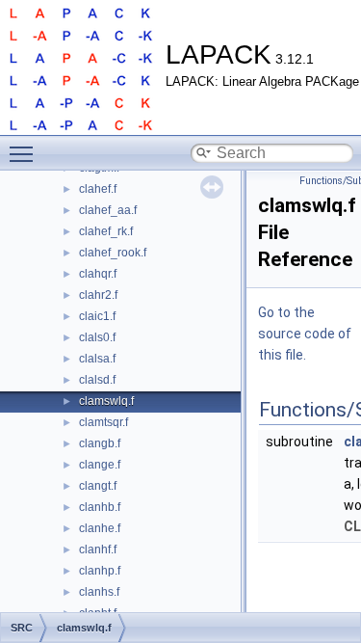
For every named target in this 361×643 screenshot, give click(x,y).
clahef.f (97, 189)
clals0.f (97, 337)
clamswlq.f (106, 401)
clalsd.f (97, 380)
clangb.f (99, 443)
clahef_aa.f (108, 210)
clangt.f (97, 486)
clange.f (99, 464)
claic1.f (97, 316)
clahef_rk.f (106, 231)
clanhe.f (99, 528)
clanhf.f (97, 549)
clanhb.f (99, 507)
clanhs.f (99, 592)
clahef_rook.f (112, 252)
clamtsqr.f (103, 422)
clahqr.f (97, 274)
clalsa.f (97, 358)
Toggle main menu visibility (25, 153)
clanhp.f (99, 570)
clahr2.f (98, 295)
